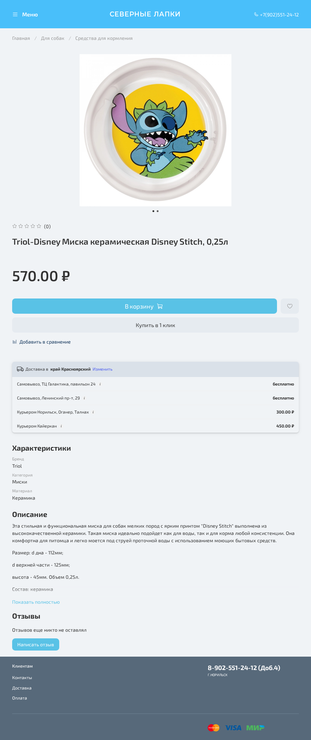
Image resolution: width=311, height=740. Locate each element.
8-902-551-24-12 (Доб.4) (244, 667)
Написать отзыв (35, 644)
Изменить (102, 369)
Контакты (22, 677)
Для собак (52, 38)
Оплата (19, 697)
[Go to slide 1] (153, 211)
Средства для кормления (104, 38)
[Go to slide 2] (158, 211)
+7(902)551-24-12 (279, 14)
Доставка (22, 687)
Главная (21, 38)
